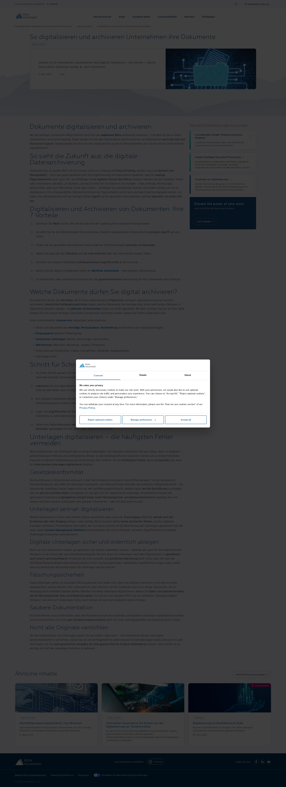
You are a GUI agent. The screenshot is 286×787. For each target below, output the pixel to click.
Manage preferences (141, 419)
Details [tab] (143, 375)
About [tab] (187, 375)
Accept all (186, 419)
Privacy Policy (87, 408)
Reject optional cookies (100, 419)
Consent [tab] (98, 375)
